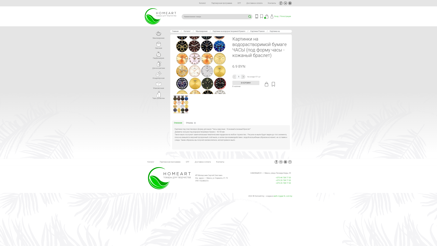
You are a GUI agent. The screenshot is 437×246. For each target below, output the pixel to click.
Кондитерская (158, 78)
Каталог (202, 3)
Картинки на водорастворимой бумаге (229, 31)
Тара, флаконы (158, 98)
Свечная (158, 48)
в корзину (246, 83)
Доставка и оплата (254, 3)
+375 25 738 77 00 (283, 183)
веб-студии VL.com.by (283, 196)
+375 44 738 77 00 (283, 178)
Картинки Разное (257, 31)
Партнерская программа (221, 3)
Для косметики (158, 68)
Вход (276, 16)
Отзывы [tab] (190, 123)
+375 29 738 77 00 (283, 180)
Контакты (272, 3)
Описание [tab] (178, 123)
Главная (175, 31)
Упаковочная (158, 88)
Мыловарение (202, 31)
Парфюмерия (158, 58)
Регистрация (285, 16)
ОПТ (239, 3)
